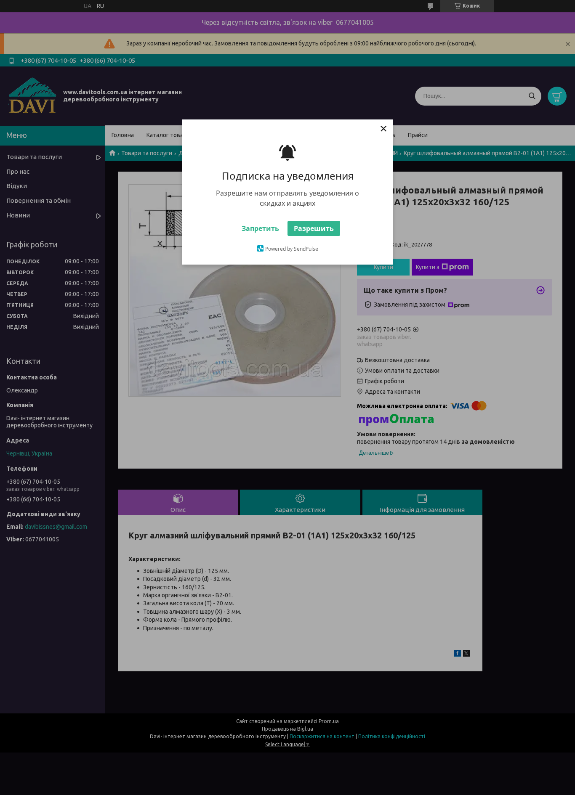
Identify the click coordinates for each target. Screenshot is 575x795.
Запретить (260, 228)
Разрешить (314, 228)
